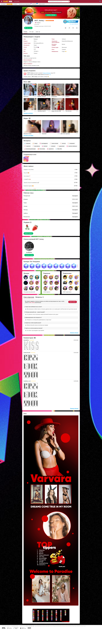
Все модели (3, 4)
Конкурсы (34, 4)
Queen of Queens (46, 73)
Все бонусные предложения (25, 4)
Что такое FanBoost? (74, 23)
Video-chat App (42, 4)
